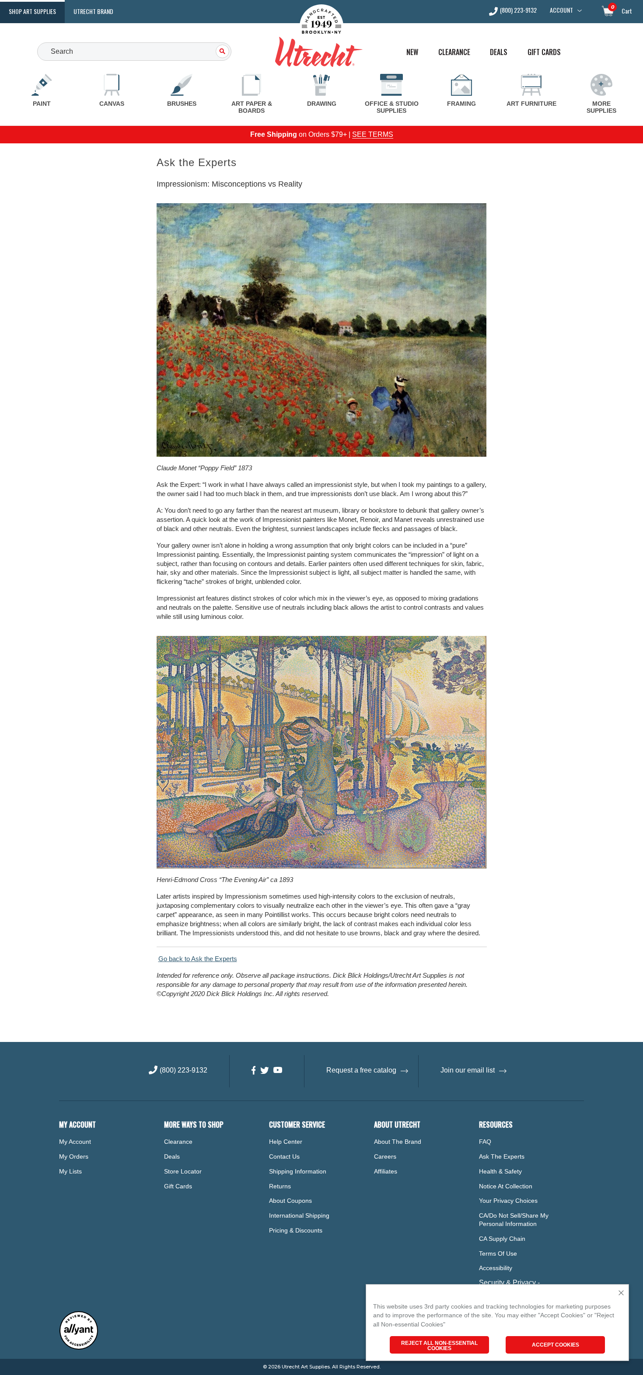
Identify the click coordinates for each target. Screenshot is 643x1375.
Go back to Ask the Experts (197, 958)
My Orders (73, 1156)
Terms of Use (498, 1253)
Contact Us (284, 1156)
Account (561, 10)
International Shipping (299, 1215)
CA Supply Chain (502, 1238)
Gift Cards (544, 52)
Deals (498, 52)
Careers (385, 1156)
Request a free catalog (361, 1070)
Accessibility (495, 1267)
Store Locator (183, 1171)
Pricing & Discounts (295, 1230)
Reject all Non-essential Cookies (439, 1345)
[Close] (621, 1293)
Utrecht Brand (93, 11)
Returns (280, 1186)
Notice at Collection (505, 1186)
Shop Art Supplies (32, 11)
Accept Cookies (555, 1345)
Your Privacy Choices (508, 1200)
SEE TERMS (372, 134)
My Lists (70, 1171)
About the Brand (397, 1141)
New (412, 52)
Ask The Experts (501, 1156)
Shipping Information (297, 1171)
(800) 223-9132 (518, 10)
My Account (75, 1141)
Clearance (454, 52)
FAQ (485, 1141)
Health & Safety (500, 1171)
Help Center (285, 1141)
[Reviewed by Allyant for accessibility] (78, 1347)
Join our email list (467, 1070)
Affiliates (385, 1171)
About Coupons (290, 1200)
